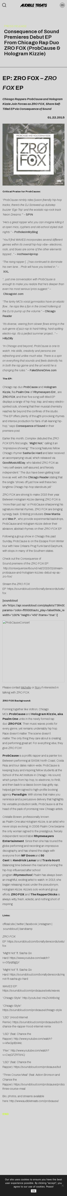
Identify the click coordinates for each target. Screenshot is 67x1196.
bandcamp (26, 928)
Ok (33, 1191)
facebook (31, 924)
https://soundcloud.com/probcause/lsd (37, 1066)
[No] (62, 1185)
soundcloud (10, 928)
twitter (20, 924)
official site (9, 924)
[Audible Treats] (33, 5)
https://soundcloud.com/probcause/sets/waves (31, 990)
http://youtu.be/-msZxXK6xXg (41, 997)
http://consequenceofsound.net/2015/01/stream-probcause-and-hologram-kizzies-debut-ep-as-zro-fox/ (33, 572)
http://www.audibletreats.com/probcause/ (34, 1101)
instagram (45, 924)
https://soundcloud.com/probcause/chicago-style (32, 1010)
